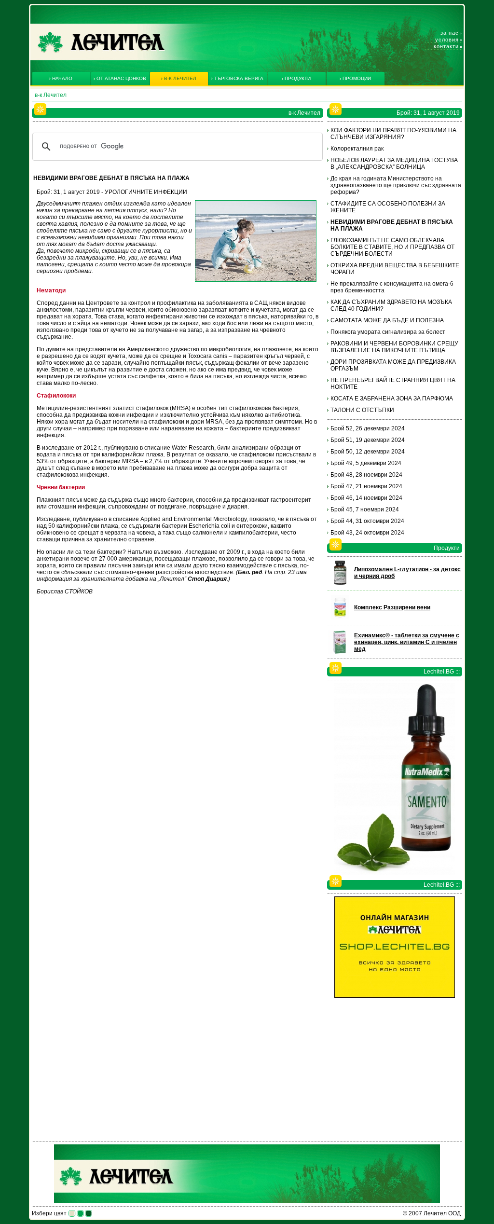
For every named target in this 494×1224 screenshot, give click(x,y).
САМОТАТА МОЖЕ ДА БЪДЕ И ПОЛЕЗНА (387, 320)
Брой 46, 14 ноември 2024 (366, 498)
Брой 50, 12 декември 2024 (367, 451)
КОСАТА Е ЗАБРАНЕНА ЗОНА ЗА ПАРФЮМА (391, 398)
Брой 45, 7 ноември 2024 (364, 509)
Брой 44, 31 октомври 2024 (367, 521)
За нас (449, 33)
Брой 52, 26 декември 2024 (367, 428)
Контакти (446, 46)
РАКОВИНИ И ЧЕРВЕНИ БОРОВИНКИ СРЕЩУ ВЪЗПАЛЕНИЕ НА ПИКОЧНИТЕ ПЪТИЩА (394, 347)
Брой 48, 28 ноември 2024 (366, 474)
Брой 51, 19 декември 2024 (367, 440)
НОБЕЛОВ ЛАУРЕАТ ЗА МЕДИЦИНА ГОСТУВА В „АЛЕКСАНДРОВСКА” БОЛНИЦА (394, 163)
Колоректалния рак (357, 148)
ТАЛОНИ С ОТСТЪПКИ (362, 410)
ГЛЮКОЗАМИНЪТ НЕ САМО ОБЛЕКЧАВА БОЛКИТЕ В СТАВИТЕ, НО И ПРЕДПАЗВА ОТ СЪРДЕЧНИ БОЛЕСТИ (392, 247)
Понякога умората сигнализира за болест (387, 332)
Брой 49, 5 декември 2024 (365, 463)
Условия (447, 39)
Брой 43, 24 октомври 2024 (367, 532)
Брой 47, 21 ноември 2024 (366, 486)
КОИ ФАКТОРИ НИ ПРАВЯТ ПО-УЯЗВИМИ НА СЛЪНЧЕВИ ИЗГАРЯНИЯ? (393, 133)
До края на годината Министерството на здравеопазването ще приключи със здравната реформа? (395, 185)
